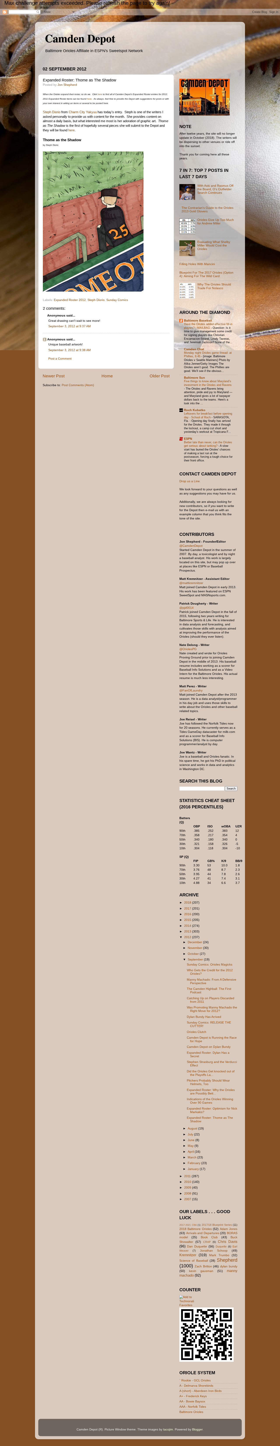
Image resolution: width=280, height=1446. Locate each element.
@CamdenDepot (191, 545)
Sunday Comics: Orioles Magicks (209, 964)
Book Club (209, 1237)
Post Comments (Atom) (78, 385)
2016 (188, 914)
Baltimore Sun (194, 377)
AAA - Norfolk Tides (192, 1406)
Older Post (160, 376)
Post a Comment (60, 358)
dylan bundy (228, 1266)
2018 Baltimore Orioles (195, 1229)
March (192, 1157)
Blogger (197, 1429)
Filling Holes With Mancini (197, 264)
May (191, 1145)
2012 (188, 937)
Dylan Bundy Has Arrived (204, 1017)
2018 (188, 902)
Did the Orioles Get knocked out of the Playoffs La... (210, 1073)
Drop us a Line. (190, 481)
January (194, 1169)
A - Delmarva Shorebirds (196, 1385)
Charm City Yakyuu (83, 112)
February (194, 1163)
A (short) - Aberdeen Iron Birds (200, 1391)
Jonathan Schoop (214, 1250)
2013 (188, 931)
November (195, 948)
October (194, 953)
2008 (188, 1193)
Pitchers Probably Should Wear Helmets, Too (208, 1082)
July (191, 1134)
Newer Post (54, 376)
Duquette (221, 1246)
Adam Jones (228, 1229)
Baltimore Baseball (198, 320)
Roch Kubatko (194, 410)
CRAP (207, 1242)
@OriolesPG (188, 649)
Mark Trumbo (219, 1255)
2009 (188, 1187)
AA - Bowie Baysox (192, 1401)
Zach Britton (203, 1266)
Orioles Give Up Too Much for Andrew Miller (215, 221)
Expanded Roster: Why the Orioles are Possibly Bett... (211, 1091)
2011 (188, 1176)
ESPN (188, 438)
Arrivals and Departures (202, 1233)
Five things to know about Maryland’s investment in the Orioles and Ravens (208, 383)
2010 (188, 1182)
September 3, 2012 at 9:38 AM (69, 350)
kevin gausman (201, 1271)
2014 (188, 925)
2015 (188, 920)
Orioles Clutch (196, 1032)
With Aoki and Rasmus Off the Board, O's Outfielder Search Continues (215, 189)
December (195, 942)
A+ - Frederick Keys (193, 1396)
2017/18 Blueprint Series (217, 1224)
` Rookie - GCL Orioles (195, 1380)
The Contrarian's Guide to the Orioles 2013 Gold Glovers (207, 209)
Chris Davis (227, 1242)
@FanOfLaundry (191, 690)
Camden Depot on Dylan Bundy (209, 1046)
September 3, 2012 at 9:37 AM (69, 326)
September (196, 959)
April (191, 1151)
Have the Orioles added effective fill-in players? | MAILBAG (208, 325)
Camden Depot (80, 38)
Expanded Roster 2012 (70, 300)
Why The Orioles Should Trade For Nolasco (214, 286)
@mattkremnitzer (191, 583)
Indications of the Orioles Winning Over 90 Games (210, 1101)
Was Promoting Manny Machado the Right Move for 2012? (212, 1009)
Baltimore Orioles (191, 1412)
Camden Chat (194, 349)
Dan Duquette (197, 1246)
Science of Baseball (193, 1260)
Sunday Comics (117, 300)
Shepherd (227, 1260)
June (191, 1140)
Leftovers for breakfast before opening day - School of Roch (208, 415)
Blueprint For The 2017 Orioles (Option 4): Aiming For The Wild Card (206, 274)
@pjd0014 (186, 607)
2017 (188, 908)
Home (107, 376)
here (100, 94)
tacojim (168, 1429)
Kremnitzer (187, 1255)
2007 (188, 1199)
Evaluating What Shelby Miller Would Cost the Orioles (213, 245)
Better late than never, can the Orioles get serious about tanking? (208, 444)
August (193, 1128)
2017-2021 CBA (188, 1225)
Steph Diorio (51, 112)
